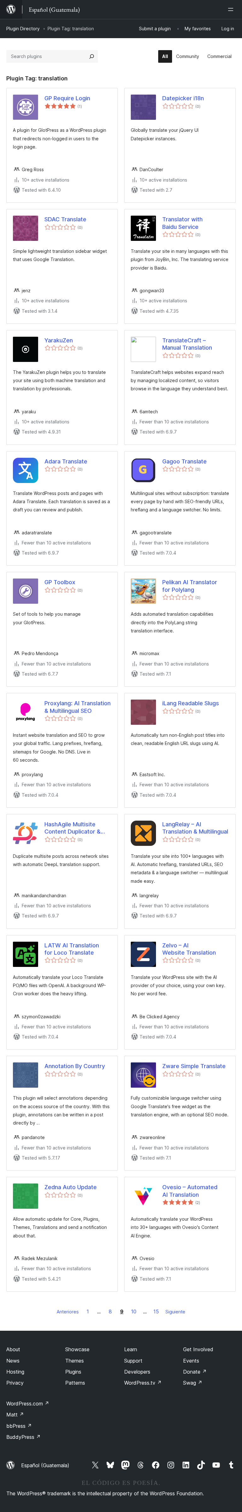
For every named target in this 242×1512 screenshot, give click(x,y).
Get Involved (198, 1349)
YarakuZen (58, 340)
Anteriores (68, 1311)
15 (156, 1311)
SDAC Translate (65, 219)
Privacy (15, 1383)
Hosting (15, 1372)
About (13, 1349)
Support (133, 1361)
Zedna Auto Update (70, 1187)
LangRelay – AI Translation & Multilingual (195, 828)
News (13, 1361)
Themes (74, 1361)
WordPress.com (27, 1403)
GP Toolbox (59, 582)
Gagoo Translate (184, 461)
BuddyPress (23, 1437)
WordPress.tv (143, 1383)
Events (191, 1361)
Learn (130, 1349)
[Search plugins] (91, 56)
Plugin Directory (23, 28)
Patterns (75, 1383)
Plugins (73, 1372)
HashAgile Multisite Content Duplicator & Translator (72, 828)
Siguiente (175, 1311)
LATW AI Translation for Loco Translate (71, 949)
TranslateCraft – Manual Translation (187, 344)
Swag (192, 1383)
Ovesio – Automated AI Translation (189, 1191)
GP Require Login (67, 98)
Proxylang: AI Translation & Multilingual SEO (77, 707)
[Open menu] (232, 9)
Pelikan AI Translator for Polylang (189, 586)
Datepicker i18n (183, 98)
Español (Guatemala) (45, 1465)
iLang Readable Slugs (190, 703)
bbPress (19, 1426)
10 (133, 1311)
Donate (195, 1372)
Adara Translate (65, 461)
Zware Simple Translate (194, 1066)
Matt (15, 1414)
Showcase (77, 1349)
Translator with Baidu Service (182, 223)
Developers (137, 1372)
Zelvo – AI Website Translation (189, 949)
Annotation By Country (74, 1066)
